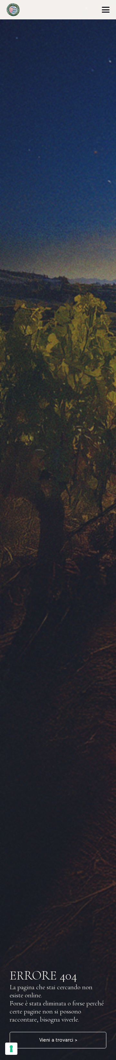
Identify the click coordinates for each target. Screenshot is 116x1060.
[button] (106, 10)
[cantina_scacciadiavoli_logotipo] (13, 9)
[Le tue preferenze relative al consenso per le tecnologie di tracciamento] (11, 1049)
